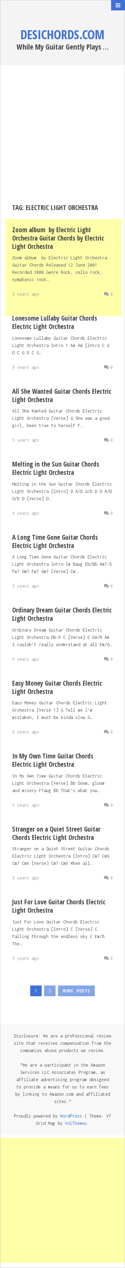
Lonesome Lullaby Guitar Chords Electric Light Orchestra (54, 322)
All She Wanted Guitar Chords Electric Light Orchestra (61, 395)
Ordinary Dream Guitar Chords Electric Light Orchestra (62, 614)
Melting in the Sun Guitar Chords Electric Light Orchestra (55, 468)
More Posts (76, 990)
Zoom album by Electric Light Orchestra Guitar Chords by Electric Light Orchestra (58, 238)
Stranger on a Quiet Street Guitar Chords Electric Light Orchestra (56, 833)
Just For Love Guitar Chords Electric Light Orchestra (59, 906)
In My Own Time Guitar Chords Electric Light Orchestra (52, 760)
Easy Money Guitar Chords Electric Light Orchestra (57, 687)
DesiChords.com (62, 34)
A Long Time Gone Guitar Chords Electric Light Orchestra (55, 541)
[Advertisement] (62, 134)
